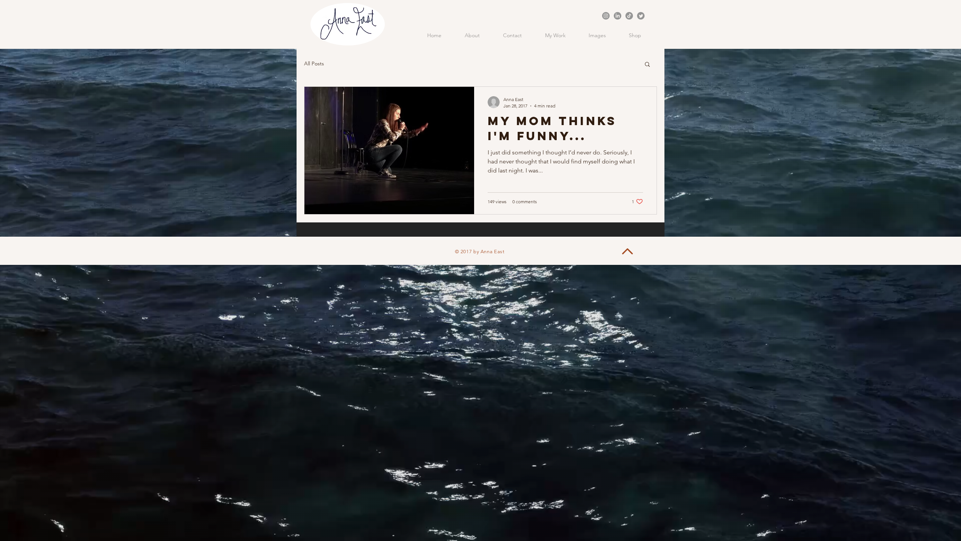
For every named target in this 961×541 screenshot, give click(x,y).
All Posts (314, 63)
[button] (647, 65)
